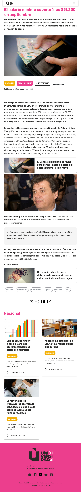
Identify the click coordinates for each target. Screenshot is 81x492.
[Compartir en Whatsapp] (37, 301)
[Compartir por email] (49, 301)
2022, (68, 290)
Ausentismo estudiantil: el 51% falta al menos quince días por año (59, 343)
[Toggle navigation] (74, 2)
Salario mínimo (25, 83)
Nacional (9, 83)
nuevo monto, (36, 290)
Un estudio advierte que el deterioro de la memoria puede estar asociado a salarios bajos (54, 275)
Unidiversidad (42, 83)
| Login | (48, 485)
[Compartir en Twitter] (31, 301)
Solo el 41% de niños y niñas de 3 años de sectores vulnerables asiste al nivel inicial (18, 345)
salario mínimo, (22, 290)
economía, (9, 290)
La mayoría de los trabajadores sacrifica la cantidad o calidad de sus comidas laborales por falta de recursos (21, 406)
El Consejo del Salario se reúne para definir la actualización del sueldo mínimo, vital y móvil (55, 164)
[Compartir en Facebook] (43, 301)
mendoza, (58, 290)
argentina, (48, 290)
